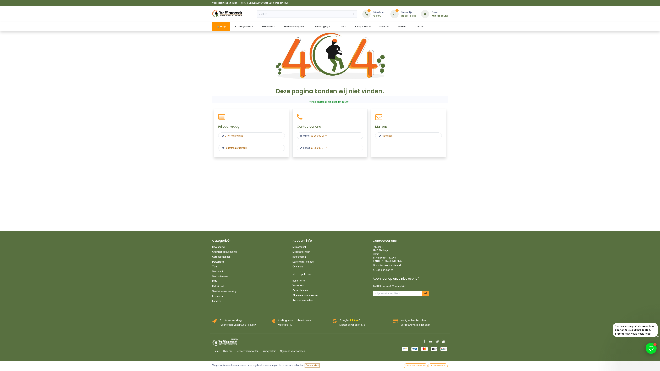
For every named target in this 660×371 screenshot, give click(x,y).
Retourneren (299, 256)
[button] (425, 293)
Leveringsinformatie (303, 261)
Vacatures (298, 285)
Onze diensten (300, 290)
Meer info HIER (285, 324)
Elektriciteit (218, 286)
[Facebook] (425, 341)
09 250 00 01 (317, 148)
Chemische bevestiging (224, 251)
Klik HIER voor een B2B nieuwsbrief (389, 286)
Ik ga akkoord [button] (438, 365)
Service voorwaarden (247, 351)
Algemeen (387, 135)
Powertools (218, 261)
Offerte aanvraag (233, 135)
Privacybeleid (269, 351)
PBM (214, 281)
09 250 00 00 (318, 135)
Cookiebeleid (312, 365)
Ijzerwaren (217, 296)
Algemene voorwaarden (305, 295)
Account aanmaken (303, 300)
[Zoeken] (353, 14)
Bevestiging (218, 247)
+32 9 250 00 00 (384, 270)
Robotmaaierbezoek (235, 148)
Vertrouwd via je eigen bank (415, 324)
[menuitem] (221, 26)
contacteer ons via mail (388, 265)
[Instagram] (438, 341)
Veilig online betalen (413, 320)
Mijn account (299, 247)
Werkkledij (217, 271)
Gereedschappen (221, 256)
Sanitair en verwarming (224, 291)
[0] (366, 14)
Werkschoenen (220, 276)
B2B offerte (299, 280)
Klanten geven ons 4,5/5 (352, 324)
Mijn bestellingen (301, 251)
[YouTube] (444, 341)
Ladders (216, 301)
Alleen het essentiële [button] (415, 365)
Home (217, 351)
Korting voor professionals (294, 320)
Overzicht (298, 266)
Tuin (214, 266)
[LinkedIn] (431, 341)
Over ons (228, 351)
